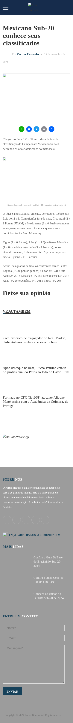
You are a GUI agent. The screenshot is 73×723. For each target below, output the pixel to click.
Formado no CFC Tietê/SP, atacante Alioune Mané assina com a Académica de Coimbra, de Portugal (35, 402)
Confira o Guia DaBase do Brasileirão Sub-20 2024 (48, 561)
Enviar (12, 691)
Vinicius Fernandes (28, 54)
